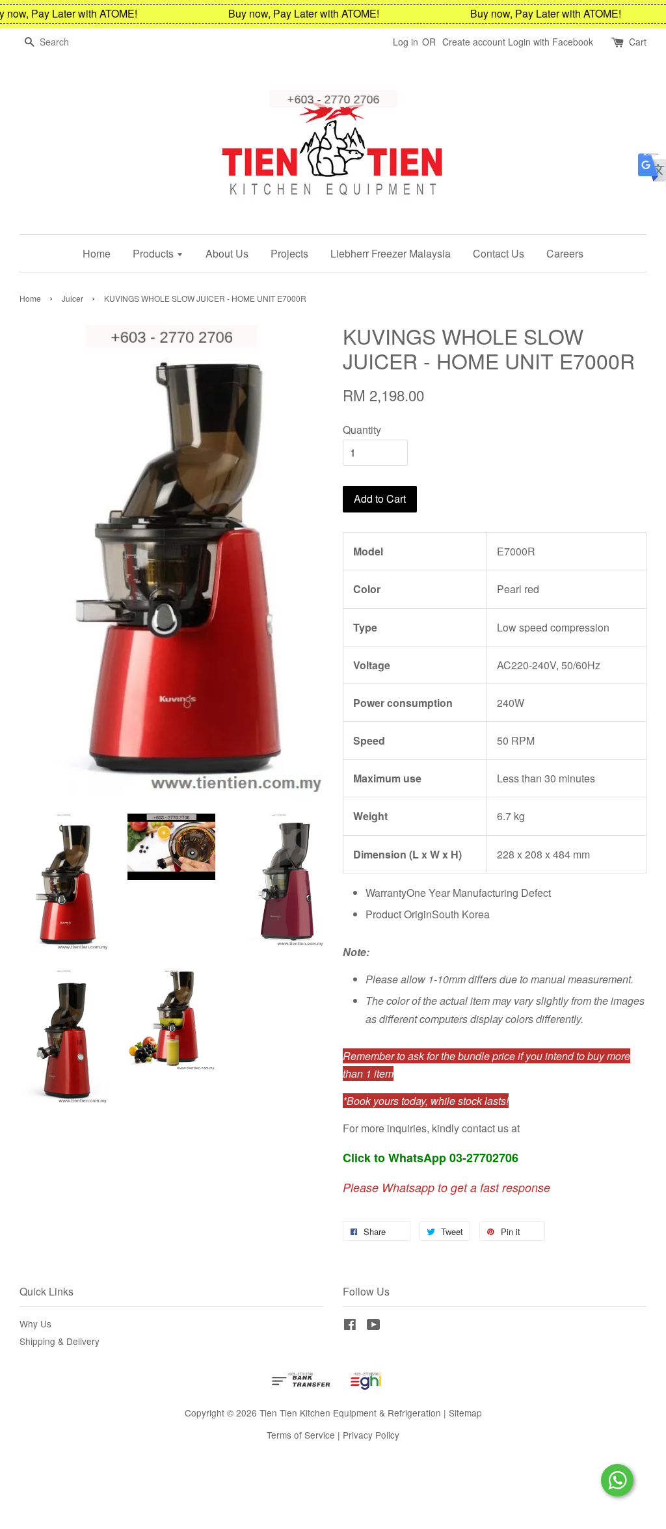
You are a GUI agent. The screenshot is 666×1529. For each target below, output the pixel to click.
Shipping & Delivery (60, 1341)
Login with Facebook (550, 41)
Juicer (72, 298)
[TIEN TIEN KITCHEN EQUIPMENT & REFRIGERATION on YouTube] (373, 1326)
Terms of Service (301, 1434)
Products (154, 253)
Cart (637, 41)
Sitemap (465, 1412)
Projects (289, 253)
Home (97, 253)
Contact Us (498, 253)
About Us (227, 253)
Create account (473, 41)
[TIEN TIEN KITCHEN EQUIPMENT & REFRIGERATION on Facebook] (350, 1326)
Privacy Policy (371, 1434)
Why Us (35, 1323)
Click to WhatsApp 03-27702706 (430, 1157)
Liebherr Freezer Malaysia (390, 253)
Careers (564, 253)
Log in (405, 41)
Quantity (362, 429)
